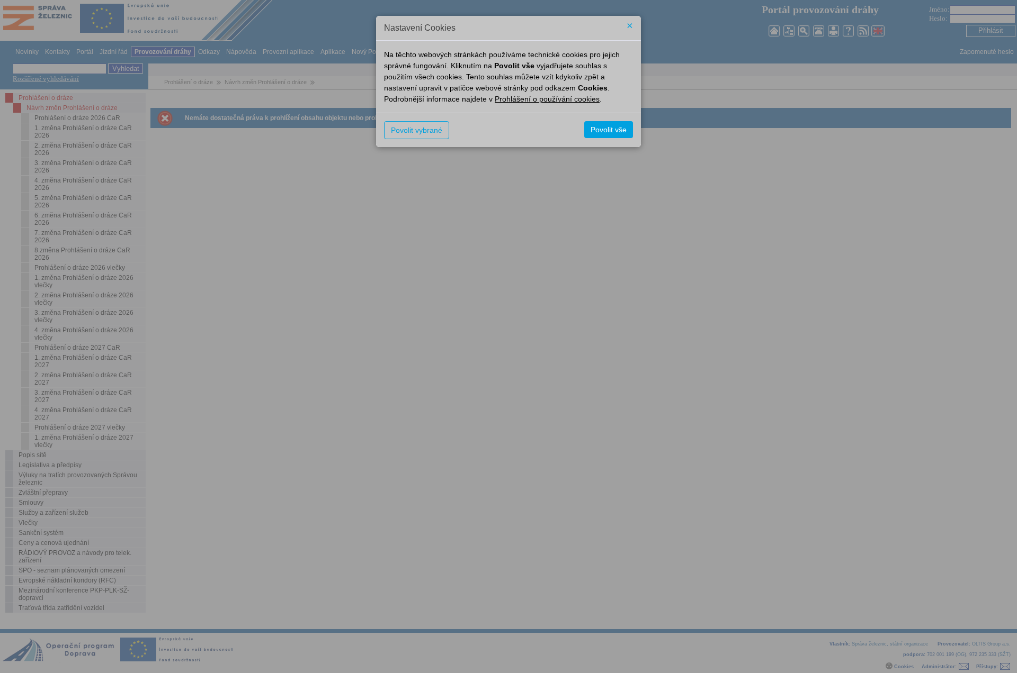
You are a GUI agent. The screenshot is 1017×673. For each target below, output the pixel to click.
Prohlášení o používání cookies (547, 99)
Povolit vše (609, 129)
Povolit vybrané (416, 130)
